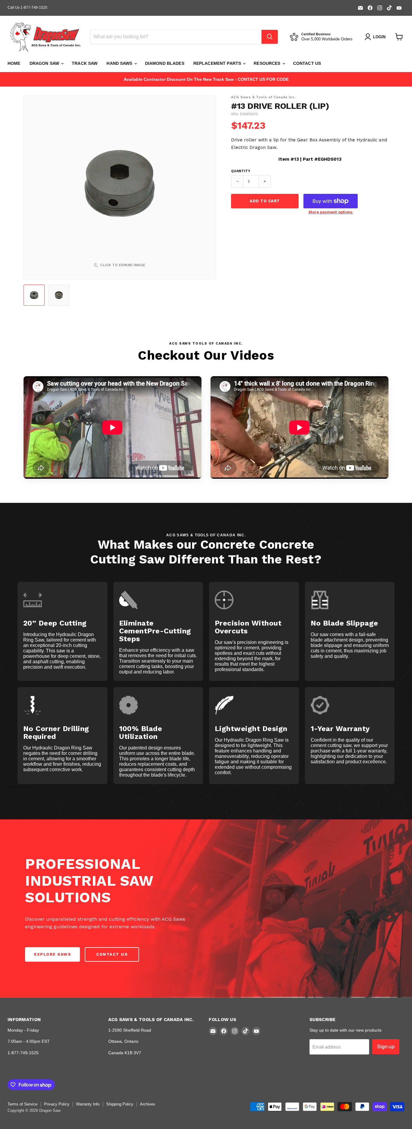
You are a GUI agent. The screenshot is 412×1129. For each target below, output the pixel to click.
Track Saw (84, 63)
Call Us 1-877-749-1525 (27, 7)
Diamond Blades (164, 63)
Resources (267, 63)
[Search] (269, 37)
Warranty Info (88, 1104)
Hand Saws (119, 63)
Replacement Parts (217, 63)
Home (14, 63)
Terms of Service (22, 1104)
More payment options (331, 212)
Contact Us (307, 63)
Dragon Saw (45, 63)
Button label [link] (17, 786)
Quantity (240, 171)
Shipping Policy (119, 1104)
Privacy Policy (56, 1104)
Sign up (386, 1046)
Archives (147, 1104)
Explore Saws (52, 954)
